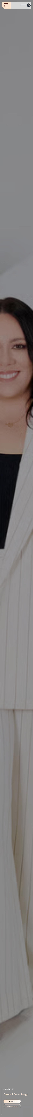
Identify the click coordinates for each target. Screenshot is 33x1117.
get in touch (12, 1101)
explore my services (12, 1106)
